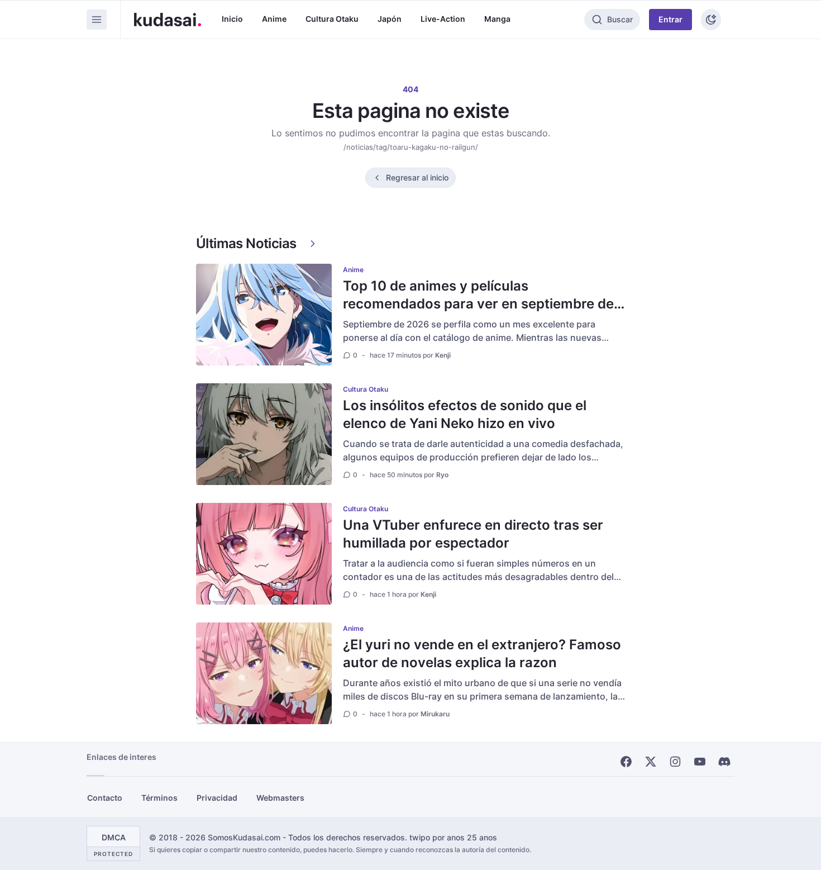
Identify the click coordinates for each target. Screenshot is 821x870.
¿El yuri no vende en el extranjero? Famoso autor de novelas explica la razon (482, 653)
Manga (497, 18)
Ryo (442, 474)
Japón (390, 18)
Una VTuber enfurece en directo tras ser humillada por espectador (473, 534)
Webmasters (280, 797)
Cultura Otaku (332, 18)
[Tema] (711, 19)
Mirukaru (435, 714)
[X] (651, 762)
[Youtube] (700, 762)
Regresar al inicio (417, 177)
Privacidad (217, 797)
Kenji (443, 355)
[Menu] (97, 19)
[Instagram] (675, 762)
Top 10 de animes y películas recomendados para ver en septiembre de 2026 (478, 304)
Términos (159, 797)
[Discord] (724, 762)
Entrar (670, 19)
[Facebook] (626, 762)
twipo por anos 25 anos (453, 837)
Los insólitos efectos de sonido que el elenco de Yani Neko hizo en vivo (464, 414)
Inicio (232, 18)
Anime (274, 18)
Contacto (104, 797)
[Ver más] (313, 244)
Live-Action (443, 18)
